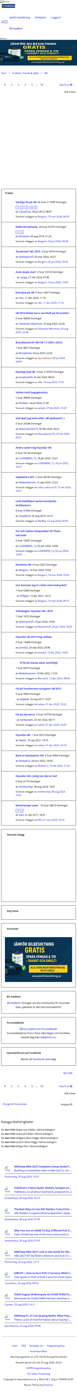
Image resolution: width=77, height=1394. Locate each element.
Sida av (65, 84)
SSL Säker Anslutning (38, 1373)
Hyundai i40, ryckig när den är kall (36, 776)
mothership (26, 786)
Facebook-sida (41, 1059)
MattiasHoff (26, 257)
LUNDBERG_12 (27, 458)
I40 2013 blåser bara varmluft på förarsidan (42, 313)
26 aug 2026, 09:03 (28, 1283)
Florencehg (11, 1176)
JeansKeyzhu (12, 1325)
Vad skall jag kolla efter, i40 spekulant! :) (40, 418)
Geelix (22, 740)
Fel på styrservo (25, 714)
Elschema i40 (23, 564)
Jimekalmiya (11, 1198)
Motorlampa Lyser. (27, 805)
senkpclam (26, 719)
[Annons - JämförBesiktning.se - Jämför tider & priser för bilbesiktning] (38, 981)
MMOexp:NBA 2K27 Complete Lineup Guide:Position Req (43, 1166)
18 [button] (41, 84)
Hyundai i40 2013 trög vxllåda (34, 637)
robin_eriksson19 (47, 487)
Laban (41, 704)
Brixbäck (24, 236)
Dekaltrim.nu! (48, 1037)
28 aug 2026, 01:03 (29, 1240)
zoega (23, 277)
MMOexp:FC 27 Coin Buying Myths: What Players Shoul (43, 1315)
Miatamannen (27, 482)
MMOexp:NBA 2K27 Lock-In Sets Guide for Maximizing (43, 1251)
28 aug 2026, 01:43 (29, 1219)
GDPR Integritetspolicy (38, 1368)
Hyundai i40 (23, 735)
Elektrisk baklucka (27, 227)
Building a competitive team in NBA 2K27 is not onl (43, 1170)
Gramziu (48, 1385)
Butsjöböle (25, 353)
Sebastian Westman (30, 323)
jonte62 (23, 647)
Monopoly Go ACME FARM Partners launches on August (43, 1298)
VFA (40, 820)
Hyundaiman (45, 358)
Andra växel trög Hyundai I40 (33, 447)
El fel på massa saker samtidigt (39, 662)
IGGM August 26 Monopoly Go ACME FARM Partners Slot (43, 1294)
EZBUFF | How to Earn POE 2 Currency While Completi (43, 1273)
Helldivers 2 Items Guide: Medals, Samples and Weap (43, 1188)
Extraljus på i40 (25, 292)
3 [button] (18, 84)
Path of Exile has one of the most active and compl (43, 1234)
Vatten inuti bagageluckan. (32, 392)
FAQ (23, 1345)
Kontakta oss (36, 1345)
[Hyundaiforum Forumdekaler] (38, 1029)
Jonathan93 (25, 377)
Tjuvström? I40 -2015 (28, 251)
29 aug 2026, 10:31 (28, 1176)
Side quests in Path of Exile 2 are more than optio (43, 1277)
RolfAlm (23, 403)
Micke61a (24, 761)
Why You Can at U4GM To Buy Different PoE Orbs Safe (43, 1230)
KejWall (24, 699)
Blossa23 (43, 678)
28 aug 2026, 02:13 (29, 1198)
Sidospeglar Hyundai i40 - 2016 (34, 611)
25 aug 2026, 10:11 (24, 1304)
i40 (46, 73)
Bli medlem (16, 28)
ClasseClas (25, 211)
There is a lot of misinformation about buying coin (43, 1319)
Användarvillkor (38, 1351)
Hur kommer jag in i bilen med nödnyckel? (41, 585)
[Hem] (13, 6)
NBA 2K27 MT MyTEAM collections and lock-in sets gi (43, 1255)
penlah (41, 408)
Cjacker (9, 1304)
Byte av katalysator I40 (30, 755)
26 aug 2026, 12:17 (28, 1262)
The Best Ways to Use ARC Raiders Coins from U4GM (43, 1209)
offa (40, 382)
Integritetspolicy (56, 1345)
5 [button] (32, 84)
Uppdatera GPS (25, 477)
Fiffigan (24, 596)
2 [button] (11, 84)
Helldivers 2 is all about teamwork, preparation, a (42, 1192)
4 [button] (25, 84)
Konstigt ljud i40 (25, 372)
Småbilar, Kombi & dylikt (25, 73)
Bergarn (42, 216)
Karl (21, 815)
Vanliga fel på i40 (26, 202)
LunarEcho (10, 1283)
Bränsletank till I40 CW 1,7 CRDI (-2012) (39, 342)
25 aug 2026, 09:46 (30, 1325)
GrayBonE (25, 516)
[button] (49, 82)
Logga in (56, 17)
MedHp (42, 521)
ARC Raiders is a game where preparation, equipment (43, 1213)
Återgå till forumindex (15, 1104)
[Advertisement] (38, 148)
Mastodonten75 (28, 429)
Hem (4, 73)
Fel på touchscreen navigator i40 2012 (38, 688)
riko (21, 298)
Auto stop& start (26, 272)
